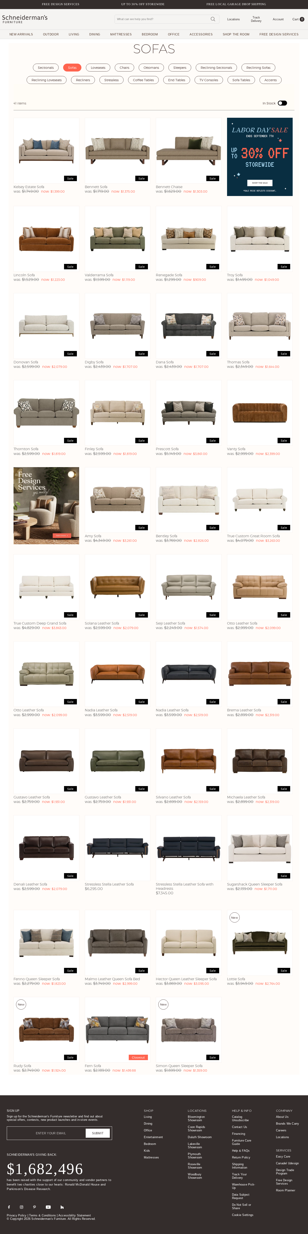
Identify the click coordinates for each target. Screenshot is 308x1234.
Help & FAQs (241, 1150)
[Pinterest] (34, 1206)
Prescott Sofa (167, 449)
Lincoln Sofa (24, 275)
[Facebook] (9, 1206)
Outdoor (51, 34)
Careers (281, 1130)
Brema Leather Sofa (244, 710)
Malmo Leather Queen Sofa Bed (112, 979)
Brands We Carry (287, 1123)
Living (74, 34)
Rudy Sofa (22, 1066)
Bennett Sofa (96, 187)
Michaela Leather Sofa (246, 797)
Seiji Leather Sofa (170, 623)
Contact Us (239, 1127)
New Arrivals (21, 34)
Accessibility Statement (74, 1215)
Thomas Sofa (238, 362)
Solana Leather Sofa (102, 623)
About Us (282, 1117)
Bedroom (150, 34)
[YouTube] (48, 1206)
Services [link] (284, 1150)
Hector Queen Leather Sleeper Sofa (186, 979)
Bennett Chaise (169, 187)
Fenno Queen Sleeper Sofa (37, 979)
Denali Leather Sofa (30, 884)
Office (174, 34)
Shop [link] (148, 1110)
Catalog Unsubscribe (240, 1118)
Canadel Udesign (287, 1163)
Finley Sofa (94, 449)
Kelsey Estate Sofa (29, 187)
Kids (147, 1150)
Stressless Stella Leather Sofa (109, 884)
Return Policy (241, 1157)
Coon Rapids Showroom (196, 1128)
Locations (282, 1137)
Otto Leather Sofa (242, 623)
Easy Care (283, 1156)
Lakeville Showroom (195, 1145)
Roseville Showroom (195, 1165)
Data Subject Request (241, 1196)
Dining (94, 34)
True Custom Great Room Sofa (253, 536)
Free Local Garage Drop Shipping (236, 4)
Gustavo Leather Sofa (32, 797)
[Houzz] (62, 1206)
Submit (98, 1133)
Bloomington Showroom (196, 1118)
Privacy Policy (17, 1215)
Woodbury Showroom (195, 1176)
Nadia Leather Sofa (101, 710)
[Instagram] (21, 1206)
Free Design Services (60, 4)
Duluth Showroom (200, 1137)
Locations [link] (197, 1110)
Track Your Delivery (239, 1176)
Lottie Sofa (236, 979)
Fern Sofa (93, 1066)
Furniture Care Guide (241, 1142)
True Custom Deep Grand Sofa (40, 623)
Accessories (201, 34)
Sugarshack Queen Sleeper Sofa (254, 884)
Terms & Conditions (42, 1215)
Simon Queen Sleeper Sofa (179, 1066)
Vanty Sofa (236, 449)
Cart (297, 19)
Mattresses (121, 34)
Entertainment (153, 1137)
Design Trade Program (285, 1171)
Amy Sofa (93, 536)
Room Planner (285, 1190)
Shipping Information (239, 1165)
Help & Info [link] (242, 1110)
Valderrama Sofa (99, 275)
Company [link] (284, 1110)
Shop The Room (236, 34)
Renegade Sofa (169, 275)
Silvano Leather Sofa (173, 797)
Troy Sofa (235, 275)
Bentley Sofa (166, 536)
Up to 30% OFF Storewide (143, 4)
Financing (238, 1133)
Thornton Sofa (26, 449)
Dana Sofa (165, 362)
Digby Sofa (94, 362)
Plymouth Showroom (195, 1155)
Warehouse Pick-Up (243, 1186)
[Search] (213, 19)
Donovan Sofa (26, 362)
